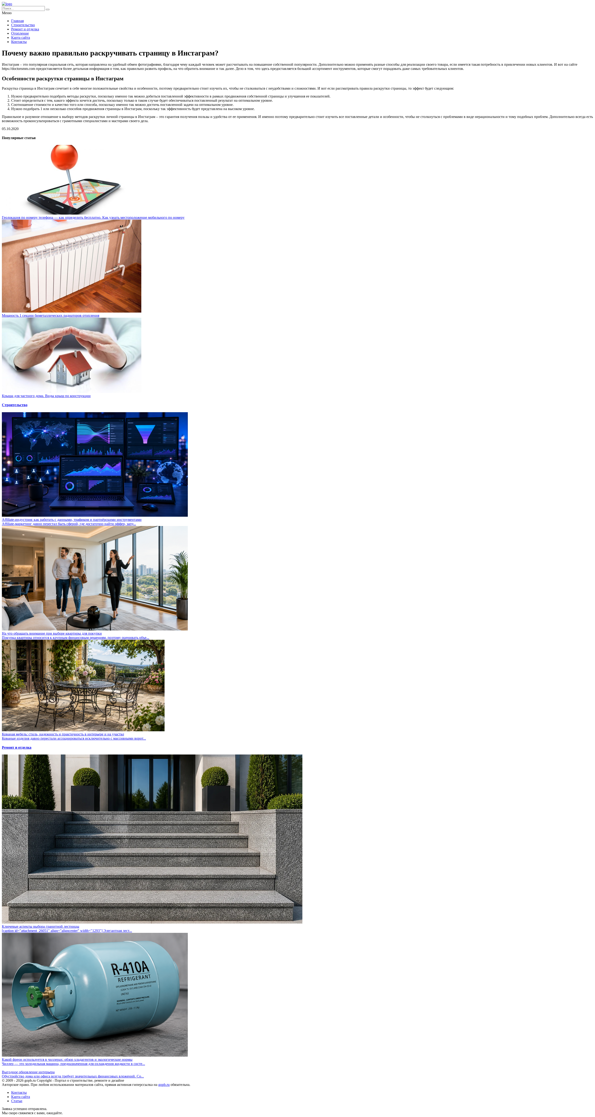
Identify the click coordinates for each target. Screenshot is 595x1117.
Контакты (19, 42)
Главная (17, 21)
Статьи (16, 1101)
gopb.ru (164, 1085)
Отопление (20, 33)
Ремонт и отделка (25, 29)
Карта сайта (20, 37)
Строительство (23, 25)
